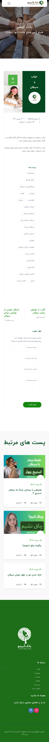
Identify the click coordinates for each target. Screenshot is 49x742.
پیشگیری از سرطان (27, 186)
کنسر (32, 281)
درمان (21, 200)
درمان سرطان (29, 207)
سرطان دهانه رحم (27, 220)
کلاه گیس (30, 260)
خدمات (37, 677)
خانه (38, 669)
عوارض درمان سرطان (26, 247)
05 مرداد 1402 (35, 540)
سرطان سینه (29, 227)
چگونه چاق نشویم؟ (31, 545)
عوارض (31, 240)
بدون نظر (34, 503)
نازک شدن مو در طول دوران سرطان (24, 574)
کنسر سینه (21, 281)
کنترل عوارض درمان (26, 274)
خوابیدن (31, 200)
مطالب (37, 681)
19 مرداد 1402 (36, 485)
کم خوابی (30, 267)
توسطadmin (33, 119)
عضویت (37, 673)
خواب (22, 193)
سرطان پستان (28, 213)
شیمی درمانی (29, 234)
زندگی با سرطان (25, 122)
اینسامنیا (30, 173)
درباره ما (37, 685)
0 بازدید (19, 503)
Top (46, 738)
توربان (31, 193)
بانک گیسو (30, 180)
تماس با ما (36, 688)
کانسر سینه (29, 254)
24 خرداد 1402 (35, 570)
